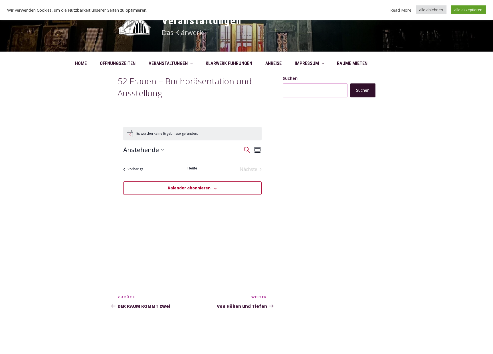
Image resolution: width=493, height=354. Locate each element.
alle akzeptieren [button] (468, 9)
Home (81, 63)
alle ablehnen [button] (431, 9)
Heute (192, 168)
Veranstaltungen (202, 21)
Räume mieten (352, 63)
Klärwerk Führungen (229, 63)
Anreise (273, 63)
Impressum (307, 63)
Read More (400, 10)
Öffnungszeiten (118, 63)
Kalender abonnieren (189, 188)
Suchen (290, 78)
